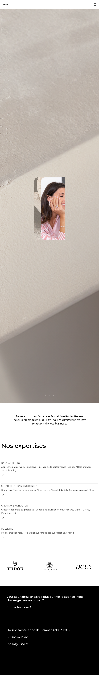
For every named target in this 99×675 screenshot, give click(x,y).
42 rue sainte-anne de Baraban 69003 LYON (39, 630)
